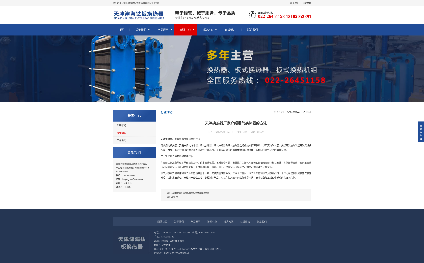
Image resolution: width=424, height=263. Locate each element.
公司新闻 (121, 125)
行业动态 (121, 132)
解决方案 (208, 30)
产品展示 (163, 30)
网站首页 (162, 221)
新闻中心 (185, 30)
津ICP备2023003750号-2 (176, 253)
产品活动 (121, 140)
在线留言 (230, 30)
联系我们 (294, 2)
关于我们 (140, 30)
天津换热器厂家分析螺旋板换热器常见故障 (190, 193)
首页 (121, 30)
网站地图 (307, 2)
